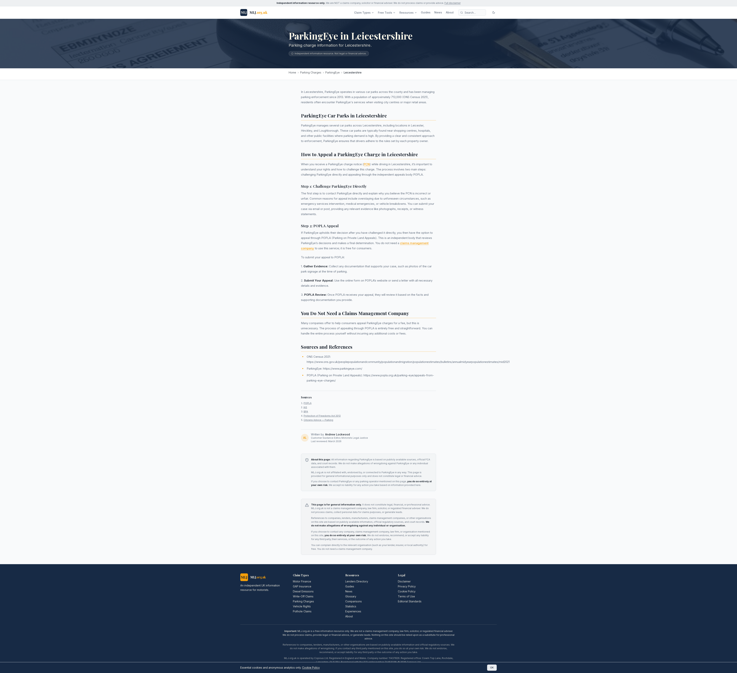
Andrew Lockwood (337, 434)
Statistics (350, 606)
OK (492, 667)
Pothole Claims (302, 611)
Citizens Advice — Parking (318, 420)
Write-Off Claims (303, 596)
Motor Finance (302, 581)
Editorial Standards (409, 601)
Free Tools (385, 12)
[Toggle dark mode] (494, 12)
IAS (305, 407)
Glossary (350, 596)
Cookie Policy (407, 591)
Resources (406, 12)
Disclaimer (404, 581)
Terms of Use (406, 596)
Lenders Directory (356, 581)
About (450, 12)
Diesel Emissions (303, 591)
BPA (306, 411)
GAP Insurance (302, 586)
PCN (367, 164)
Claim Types (362, 12)
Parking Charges (310, 72)
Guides (425, 12)
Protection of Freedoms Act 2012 (322, 415)
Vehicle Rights (302, 606)
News (438, 12)
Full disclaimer (453, 3)
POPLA (307, 403)
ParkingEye (332, 72)
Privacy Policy (407, 586)
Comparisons (353, 601)
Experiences (353, 611)
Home (292, 72)
